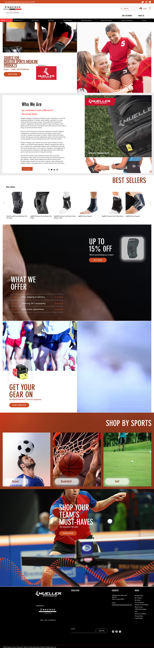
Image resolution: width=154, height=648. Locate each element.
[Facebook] (150, 2)
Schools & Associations (142, 604)
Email (73, 628)
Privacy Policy (139, 616)
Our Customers (139, 602)
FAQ (136, 611)
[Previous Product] (4, 203)
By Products (138, 598)
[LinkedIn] (54, 170)
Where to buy (139, 607)
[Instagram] (146, 2)
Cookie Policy (139, 618)
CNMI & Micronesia (140, 609)
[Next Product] (150, 203)
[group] (77, 206)
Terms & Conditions (140, 613)
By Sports (138, 600)
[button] (150, 8)
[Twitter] (142, 2)
